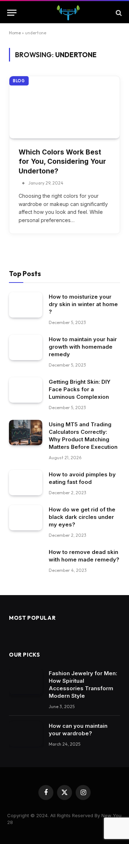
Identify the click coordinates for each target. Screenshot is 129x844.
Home (15, 32)
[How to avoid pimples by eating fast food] (25, 483)
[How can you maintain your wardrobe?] (25, 734)
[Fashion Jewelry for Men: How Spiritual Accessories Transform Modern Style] (25, 682)
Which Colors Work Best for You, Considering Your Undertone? (62, 161)
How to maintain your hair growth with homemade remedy (83, 347)
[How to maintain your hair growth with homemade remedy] (25, 347)
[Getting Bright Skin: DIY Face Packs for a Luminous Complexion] (25, 390)
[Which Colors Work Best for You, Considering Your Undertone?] (64, 107)
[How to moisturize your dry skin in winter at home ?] (25, 305)
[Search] (118, 13)
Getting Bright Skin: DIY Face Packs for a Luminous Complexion (79, 389)
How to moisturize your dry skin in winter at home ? (83, 304)
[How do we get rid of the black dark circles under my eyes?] (25, 518)
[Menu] (11, 13)
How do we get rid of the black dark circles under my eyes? (82, 517)
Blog (19, 80)
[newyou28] (68, 12)
